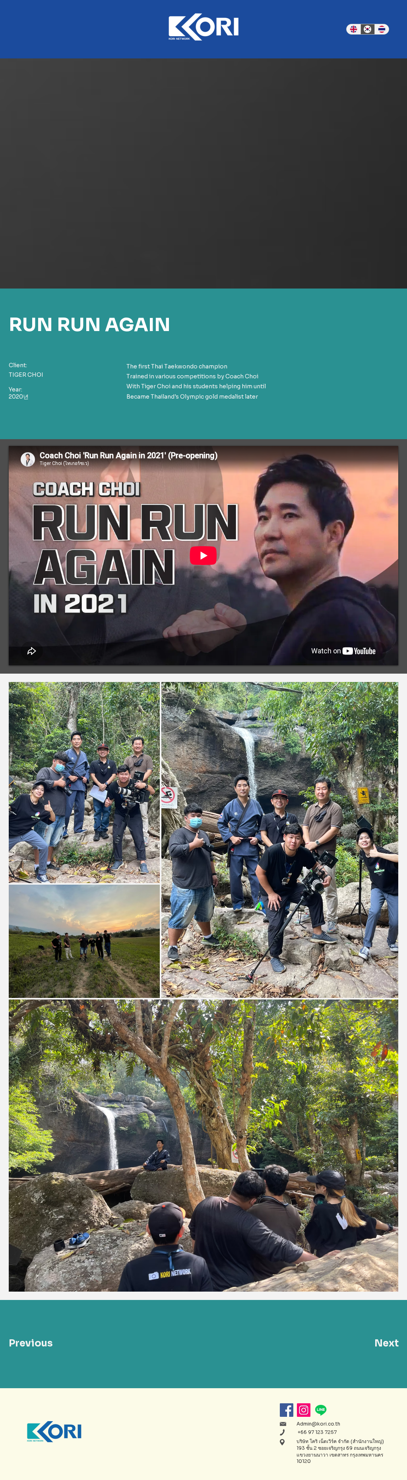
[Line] (321, 1410)
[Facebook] (286, 1410)
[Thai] (381, 29)
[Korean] (367, 29)
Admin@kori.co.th (318, 1424)
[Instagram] (303, 1410)
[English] (353, 29)
